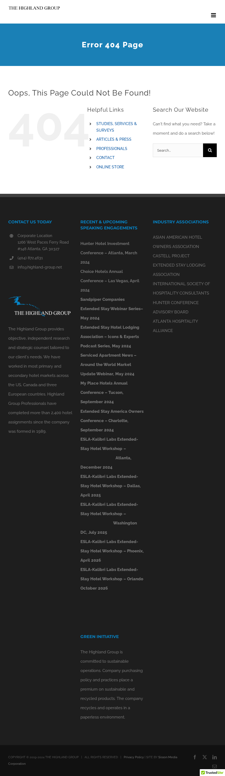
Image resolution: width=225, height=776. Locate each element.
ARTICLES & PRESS (113, 139)
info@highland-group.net (40, 267)
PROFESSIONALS (111, 148)
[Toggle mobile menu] (214, 15)
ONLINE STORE (110, 167)
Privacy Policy (134, 757)
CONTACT (105, 157)
